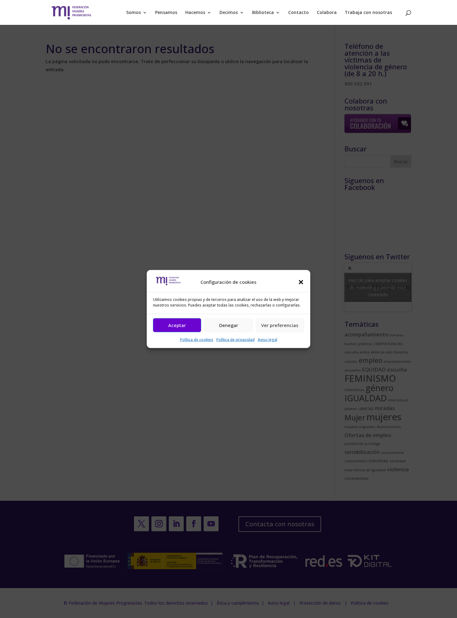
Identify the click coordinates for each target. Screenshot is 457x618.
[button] (301, 282)
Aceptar (177, 325)
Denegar (228, 325)
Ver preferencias (279, 325)
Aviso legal (267, 339)
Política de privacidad (235, 339)
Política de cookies (196, 339)
